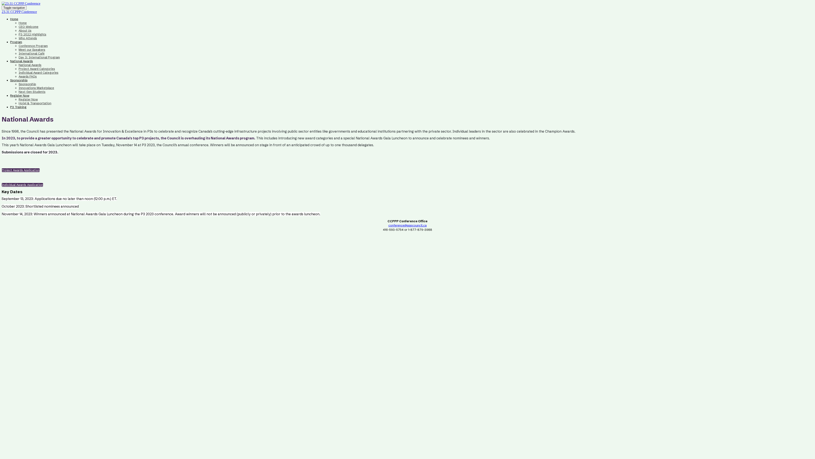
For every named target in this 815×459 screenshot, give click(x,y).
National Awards (21, 61)
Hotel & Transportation (35, 103)
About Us (25, 31)
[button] (21, 170)
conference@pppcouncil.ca (407, 225)
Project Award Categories (37, 69)
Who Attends (28, 38)
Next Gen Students (32, 92)
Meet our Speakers (32, 50)
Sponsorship (19, 80)
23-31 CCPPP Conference (19, 12)
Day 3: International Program (39, 57)
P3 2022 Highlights (32, 34)
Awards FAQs (28, 76)
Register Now (19, 96)
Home (14, 19)
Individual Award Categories (38, 73)
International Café (32, 53)
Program (16, 42)
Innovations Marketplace (36, 88)
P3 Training (18, 107)
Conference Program (33, 46)
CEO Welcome (28, 27)
